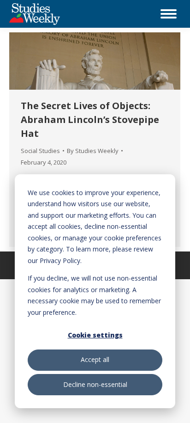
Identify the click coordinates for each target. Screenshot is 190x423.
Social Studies (40, 151)
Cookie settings (95, 335)
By (93, 151)
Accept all (95, 359)
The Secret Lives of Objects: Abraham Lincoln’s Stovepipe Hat (90, 119)
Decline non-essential (95, 384)
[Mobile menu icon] (168, 14)
